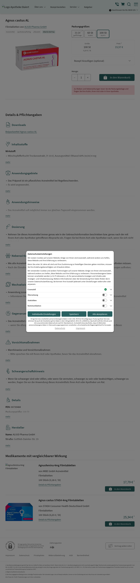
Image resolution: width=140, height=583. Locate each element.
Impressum (80, 328)
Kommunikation (34, 306)
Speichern (74, 314)
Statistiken (32, 300)
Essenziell (32, 289)
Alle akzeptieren (100, 314)
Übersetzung (33, 295)
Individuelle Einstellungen (44, 314)
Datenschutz (60, 328)
